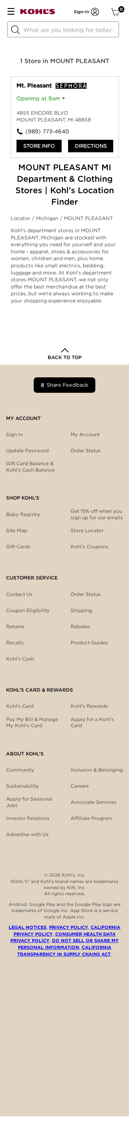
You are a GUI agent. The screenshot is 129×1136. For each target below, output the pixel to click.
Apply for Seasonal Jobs (29, 802)
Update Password (27, 450)
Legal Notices (28, 927)
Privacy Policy (68, 927)
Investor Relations (27, 818)
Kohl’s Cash (20, 659)
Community (20, 770)
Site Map (16, 530)
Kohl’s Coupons (89, 546)
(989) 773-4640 (45, 131)
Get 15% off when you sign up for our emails (97, 514)
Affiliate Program (91, 818)
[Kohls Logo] (38, 13)
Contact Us (19, 594)
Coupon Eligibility (27, 610)
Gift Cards (18, 546)
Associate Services (93, 802)
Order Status (86, 594)
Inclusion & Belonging (97, 770)
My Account (85, 434)
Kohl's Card (20, 706)
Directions (91, 146)
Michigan (48, 218)
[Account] (95, 12)
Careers (80, 786)
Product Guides (89, 642)
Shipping (81, 610)
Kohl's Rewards (89, 706)
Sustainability (22, 786)
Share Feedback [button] (67, 385)
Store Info (39, 146)
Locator (21, 218)
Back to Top (65, 357)
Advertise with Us (27, 834)
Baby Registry (23, 514)
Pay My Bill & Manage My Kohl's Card (32, 722)
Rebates (80, 626)
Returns (15, 626)
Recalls (15, 642)
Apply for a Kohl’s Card (92, 722)
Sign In (14, 434)
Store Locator (87, 530)
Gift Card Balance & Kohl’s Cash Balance (30, 466)
